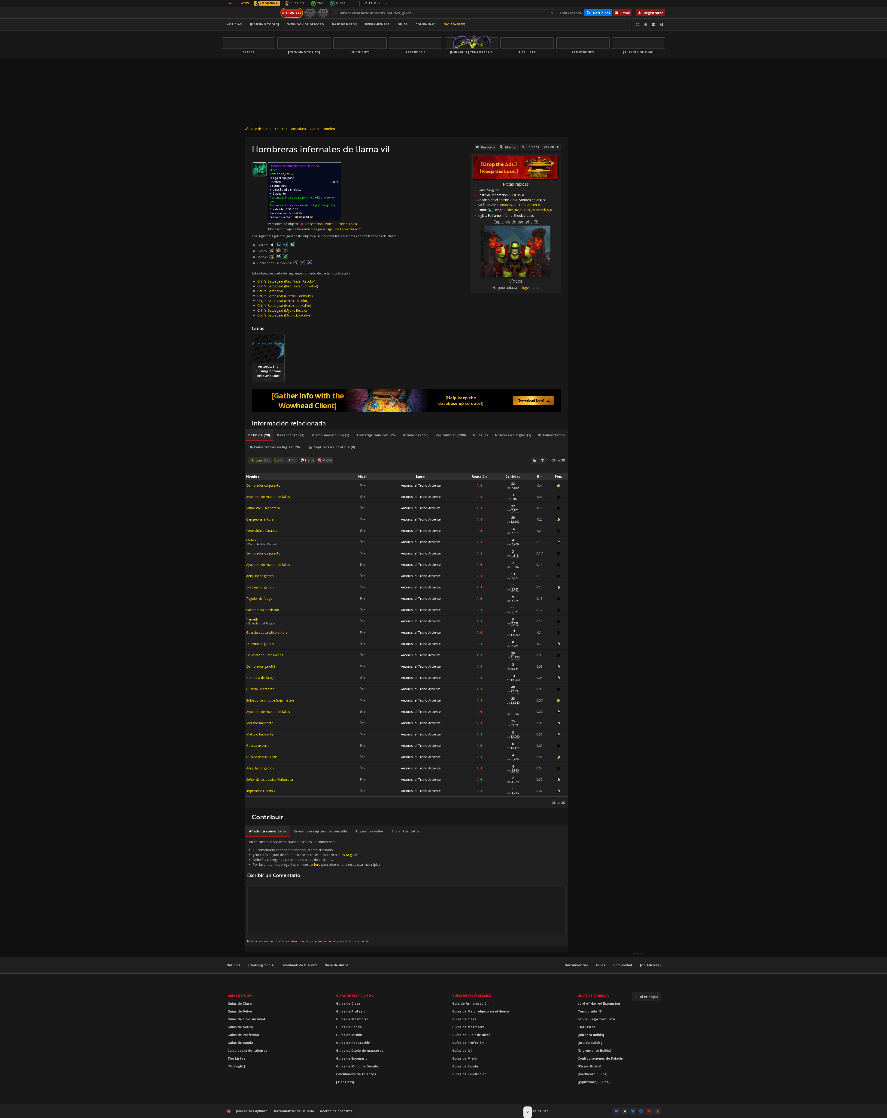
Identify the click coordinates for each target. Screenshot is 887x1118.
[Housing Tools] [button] (264, 24)
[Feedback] (653, 24)
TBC (320, 3)
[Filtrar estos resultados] (542, 460)
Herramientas (576, 965)
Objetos (281, 129)
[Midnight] (236, 1066)
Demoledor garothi (260, 666)
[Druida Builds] (590, 1042)
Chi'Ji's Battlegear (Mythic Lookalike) (284, 315)
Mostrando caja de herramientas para (297, 229)
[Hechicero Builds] (593, 1074)
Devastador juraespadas (264, 655)
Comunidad (426, 24)
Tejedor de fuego (259, 598)
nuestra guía (347, 855)
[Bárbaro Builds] (591, 1035)
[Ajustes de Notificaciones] (645, 24)
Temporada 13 (590, 1011)
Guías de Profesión (243, 1035)
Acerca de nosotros (336, 1111)
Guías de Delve (240, 1011)
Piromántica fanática (261, 530)
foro (317, 864)
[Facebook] (641, 1111)
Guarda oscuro (257, 745)
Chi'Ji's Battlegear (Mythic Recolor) (283, 310)
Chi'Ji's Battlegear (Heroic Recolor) (282, 300)
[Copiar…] (534, 460)
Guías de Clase (240, 1003)
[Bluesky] (632, 1111)
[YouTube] (649, 1111)
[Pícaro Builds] (589, 1066)
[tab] (259, 435)
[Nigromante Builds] (594, 1050)
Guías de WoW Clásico (472, 995)
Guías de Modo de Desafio (357, 1066)
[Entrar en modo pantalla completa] (637, 24)
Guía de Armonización (470, 1003)
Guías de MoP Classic (354, 995)
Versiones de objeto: (284, 224)
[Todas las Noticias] (230, 3)
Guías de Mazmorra (352, 1019)
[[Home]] (250, 12)
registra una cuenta (324, 941)
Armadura (298, 129)
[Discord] (616, 1111)
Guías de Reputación (353, 1042)
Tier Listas (236, 1058)
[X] (624, 1111)
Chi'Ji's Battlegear (270, 291)
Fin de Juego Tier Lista (596, 1019)
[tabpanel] (406, 630)
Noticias (234, 24)
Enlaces (533, 147)
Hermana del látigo (260, 677)
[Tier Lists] (345, 1082)
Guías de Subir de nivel (246, 1019)
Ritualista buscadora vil (263, 508)
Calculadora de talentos (247, 1050)
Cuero (314, 129)
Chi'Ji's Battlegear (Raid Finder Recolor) (286, 281)
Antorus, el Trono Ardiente (421, 485)
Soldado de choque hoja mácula (270, 700)
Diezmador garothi (260, 587)
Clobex (251, 540)
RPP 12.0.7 (323, 12)
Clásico (297, 3)
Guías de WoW (240, 995)
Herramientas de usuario (293, 1111)
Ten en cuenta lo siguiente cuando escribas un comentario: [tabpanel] (314, 891)
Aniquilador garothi (260, 576)
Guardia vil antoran (260, 689)
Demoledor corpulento (263, 485)
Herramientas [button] (377, 24)
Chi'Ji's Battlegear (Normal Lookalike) (285, 296)
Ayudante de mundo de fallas (268, 496)
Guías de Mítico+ (241, 1027)
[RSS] (657, 1111)
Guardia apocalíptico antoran (267, 632)
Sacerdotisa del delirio (262, 610)
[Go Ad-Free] (454, 24)
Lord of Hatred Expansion (599, 1003)
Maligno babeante (259, 723)
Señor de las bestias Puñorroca (269, 779)
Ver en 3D (551, 147)
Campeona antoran (260, 519)
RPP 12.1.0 (310, 12)
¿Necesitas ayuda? (251, 1111)
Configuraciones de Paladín (600, 1058)
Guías (402, 24)
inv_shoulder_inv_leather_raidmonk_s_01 (524, 210)
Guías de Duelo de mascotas (359, 1050)
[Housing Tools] (261, 965)
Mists (341, 3)
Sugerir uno (529, 287)
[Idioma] (661, 24)
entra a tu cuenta (298, 941)
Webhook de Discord (305, 24)
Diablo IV (377, 3)
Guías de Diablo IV (593, 995)
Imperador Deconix (260, 791)
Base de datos (344, 24)
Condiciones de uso (532, 1111)
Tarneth (252, 619)
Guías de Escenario (352, 1058)
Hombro (329, 129)
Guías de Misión (349, 1035)
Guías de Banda (240, 1042)
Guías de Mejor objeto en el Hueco (480, 1011)
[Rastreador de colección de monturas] (406, 400)
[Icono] (259, 169)
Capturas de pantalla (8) (515, 222)
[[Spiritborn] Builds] (594, 1082)
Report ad (637, 953)
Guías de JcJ (462, 1050)
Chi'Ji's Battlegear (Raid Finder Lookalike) (287, 286)
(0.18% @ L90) (326, 205)
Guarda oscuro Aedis (261, 757)
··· (353, 3)
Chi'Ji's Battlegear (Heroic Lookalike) (284, 305)
